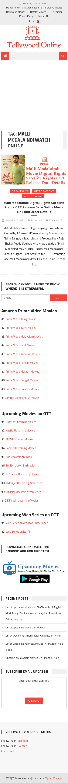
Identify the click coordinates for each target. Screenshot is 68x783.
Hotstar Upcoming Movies (21, 422)
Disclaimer (56, 12)
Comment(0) (56, 220)
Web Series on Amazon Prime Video (27, 523)
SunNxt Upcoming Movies (21, 465)
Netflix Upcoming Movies (20, 430)
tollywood (36, 220)
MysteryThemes (53, 778)
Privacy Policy (26, 16)
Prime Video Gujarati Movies (22, 389)
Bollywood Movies (16, 12)
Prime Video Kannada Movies (23, 354)
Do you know (13, 7)
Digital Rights (20, 191)
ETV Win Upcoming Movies (23, 500)
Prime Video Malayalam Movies (24, 336)
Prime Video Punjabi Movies (22, 363)
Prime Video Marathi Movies (22, 371)
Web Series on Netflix (18, 531)
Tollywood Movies (52, 7)
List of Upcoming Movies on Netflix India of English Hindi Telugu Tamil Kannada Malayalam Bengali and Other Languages (33, 613)
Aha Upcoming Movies (19, 457)
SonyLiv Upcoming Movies (21, 448)
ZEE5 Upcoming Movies (19, 439)
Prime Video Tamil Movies (21, 328)
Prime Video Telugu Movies (22, 319)
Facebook (23, 741)
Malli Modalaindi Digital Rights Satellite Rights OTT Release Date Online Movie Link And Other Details (34, 207)
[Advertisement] (34, 93)
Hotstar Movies (38, 12)
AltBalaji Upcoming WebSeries (23, 492)
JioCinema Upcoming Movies (22, 474)
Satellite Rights (33, 196)
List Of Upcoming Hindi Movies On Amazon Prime (33, 635)
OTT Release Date (44, 191)
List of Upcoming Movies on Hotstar (25, 627)
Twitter (22, 746)
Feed (16, 751)
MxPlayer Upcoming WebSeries (24, 483)
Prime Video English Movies (23, 398)
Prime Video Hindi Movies (21, 345)
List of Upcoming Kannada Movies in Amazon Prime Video (34, 647)
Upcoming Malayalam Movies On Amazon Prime (32, 658)
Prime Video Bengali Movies (22, 380)
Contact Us (43, 16)
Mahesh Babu (31, 7)
